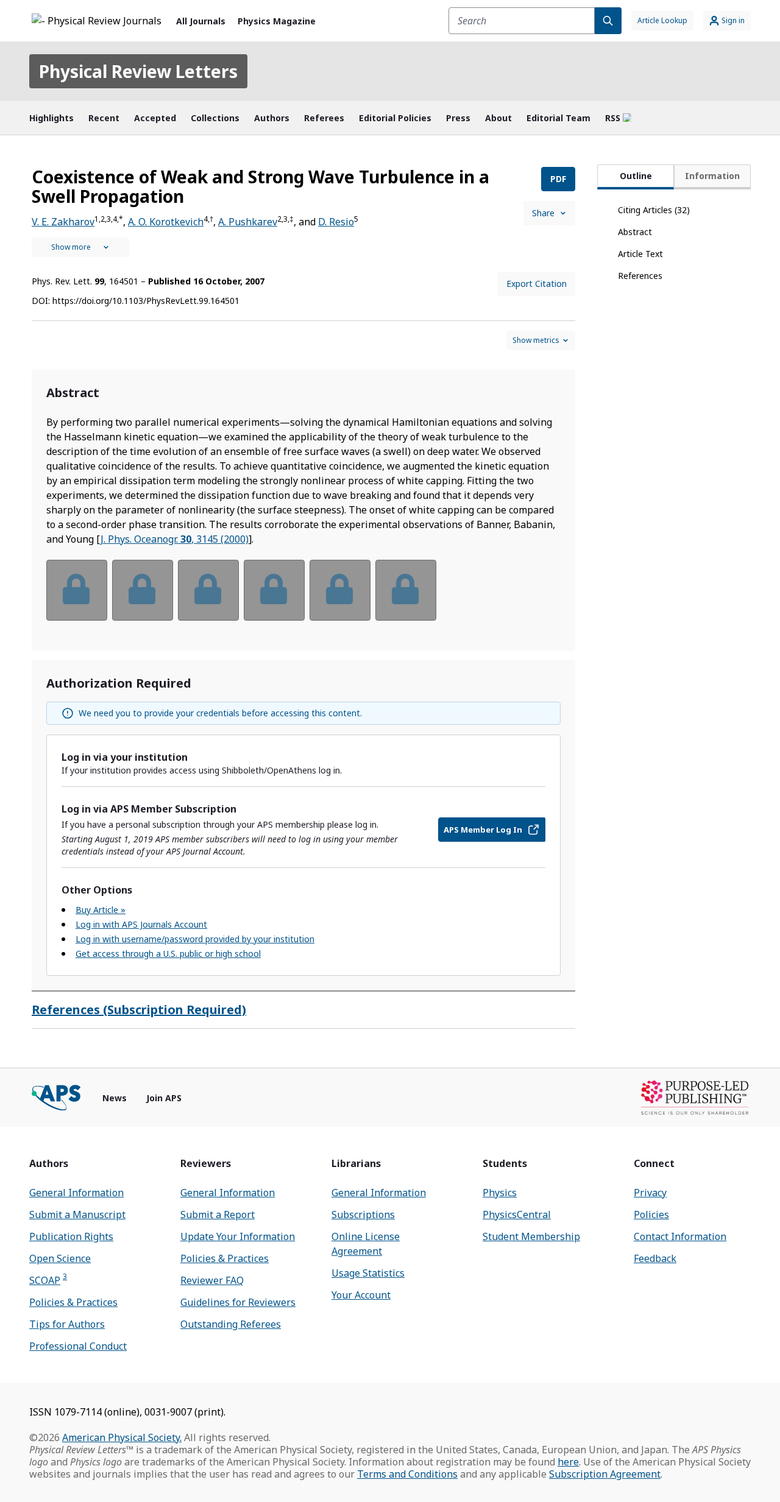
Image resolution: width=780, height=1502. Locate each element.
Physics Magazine (277, 21)
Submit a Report (217, 1214)
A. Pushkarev (247, 221)
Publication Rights (71, 1236)
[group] (303, 598)
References (640, 275)
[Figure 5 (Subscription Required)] (340, 590)
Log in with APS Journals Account (141, 924)
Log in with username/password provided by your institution (195, 939)
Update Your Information (237, 1236)
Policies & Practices (73, 1302)
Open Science (60, 1258)
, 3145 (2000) (175, 539)
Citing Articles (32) (654, 210)
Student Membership (531, 1236)
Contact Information (680, 1236)
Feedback (655, 1258)
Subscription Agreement (605, 1474)
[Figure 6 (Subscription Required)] (405, 590)
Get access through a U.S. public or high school (168, 953)
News (114, 1098)
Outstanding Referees (230, 1324)
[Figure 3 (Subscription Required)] (208, 590)
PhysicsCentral (517, 1214)
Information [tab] (712, 176)
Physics (500, 1192)
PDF (558, 179)
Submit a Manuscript (77, 1214)
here (568, 1462)
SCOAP (48, 1280)
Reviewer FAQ (212, 1280)
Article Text (640, 253)
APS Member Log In (483, 829)
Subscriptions (363, 1214)
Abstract (635, 232)
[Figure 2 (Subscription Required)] (142, 590)
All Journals (200, 21)
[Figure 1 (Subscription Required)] (76, 590)
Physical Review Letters (138, 71)
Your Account (361, 1295)
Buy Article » (101, 909)
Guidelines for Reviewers (238, 1302)
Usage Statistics (368, 1273)
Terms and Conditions (407, 1474)
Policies (651, 1214)
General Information (76, 1192)
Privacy (650, 1192)
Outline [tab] (636, 176)
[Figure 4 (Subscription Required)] (274, 590)
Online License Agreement (366, 1244)
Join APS (164, 1098)
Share (543, 213)
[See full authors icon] (80, 247)
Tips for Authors (67, 1324)
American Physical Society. (122, 1437)
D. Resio (336, 221)
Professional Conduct (78, 1346)
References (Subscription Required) (139, 1009)
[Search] (608, 20)
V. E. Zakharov (63, 221)
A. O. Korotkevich (166, 221)
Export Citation (536, 283)
